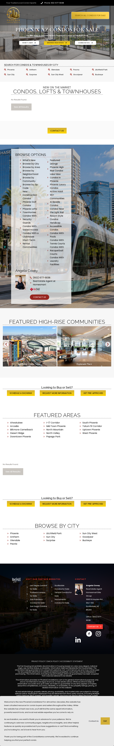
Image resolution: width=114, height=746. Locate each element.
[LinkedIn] (78, 640)
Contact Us (94, 721)
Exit (105, 720)
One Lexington (84, 364)
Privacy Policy (38, 661)
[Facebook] (89, 634)
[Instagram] (98, 634)
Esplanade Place (29, 364)
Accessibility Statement (71, 661)
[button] (6, 344)
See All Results (21, 106)
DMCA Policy (53, 661)
